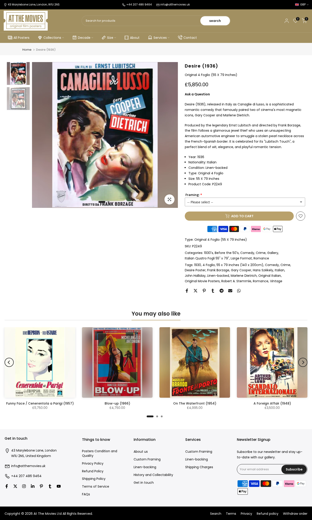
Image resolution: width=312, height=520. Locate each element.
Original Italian (269, 275)
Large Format (241, 258)
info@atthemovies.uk (175, 4)
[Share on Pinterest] (204, 291)
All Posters (21, 37)
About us (141, 451)
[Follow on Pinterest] (41, 486)
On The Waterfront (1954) (194, 403)
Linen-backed (218, 275)
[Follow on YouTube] (59, 486)
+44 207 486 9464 (26, 476)
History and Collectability (153, 475)
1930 (197, 265)
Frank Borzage (218, 270)
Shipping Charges (199, 467)
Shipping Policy (94, 479)
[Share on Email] (230, 291)
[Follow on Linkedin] (33, 486)
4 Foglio (209, 265)
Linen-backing (145, 467)
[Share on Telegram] (221, 291)
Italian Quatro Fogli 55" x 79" (207, 258)
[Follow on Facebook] (7, 486)
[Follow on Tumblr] (50, 486)
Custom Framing (147, 459)
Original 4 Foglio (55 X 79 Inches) (220, 239)
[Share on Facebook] (187, 291)
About (135, 37)
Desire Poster (195, 270)
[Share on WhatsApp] (239, 291)
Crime (261, 253)
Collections (52, 37)
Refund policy (267, 514)
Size (110, 37)
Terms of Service (95, 486)
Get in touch (144, 483)
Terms (231, 514)
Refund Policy (92, 471)
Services (160, 37)
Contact (190, 37)
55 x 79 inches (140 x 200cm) (240, 265)
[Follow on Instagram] (24, 486)
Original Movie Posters (202, 281)
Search (215, 514)
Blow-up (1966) (117, 403)
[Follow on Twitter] (15, 486)
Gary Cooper (241, 270)
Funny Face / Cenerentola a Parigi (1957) (40, 403)
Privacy (246, 514)
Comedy (247, 253)
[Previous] (9, 362)
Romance (261, 258)
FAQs (86, 494)
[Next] (302, 362)
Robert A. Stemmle (236, 281)
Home (27, 49)
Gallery (272, 253)
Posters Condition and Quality (99, 453)
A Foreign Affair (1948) (272, 403)
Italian (279, 270)
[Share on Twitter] (195, 291)
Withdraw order (295, 514)
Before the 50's (227, 253)
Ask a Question (197, 94)
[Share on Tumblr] (213, 291)
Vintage (276, 281)
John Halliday (195, 275)
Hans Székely (263, 270)
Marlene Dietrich (244, 275)
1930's (208, 253)
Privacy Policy (92, 463)
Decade (84, 37)
